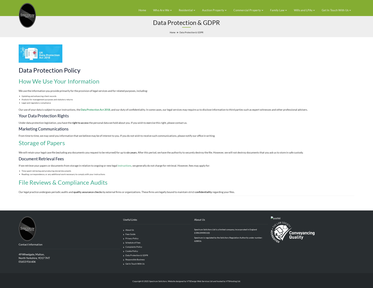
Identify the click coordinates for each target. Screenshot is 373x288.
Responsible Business (135, 259)
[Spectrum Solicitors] (27, 15)
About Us (129, 230)
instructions (124, 165)
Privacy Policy (131, 238)
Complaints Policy (133, 247)
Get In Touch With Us (135, 263)
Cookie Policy (131, 251)
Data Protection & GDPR (136, 255)
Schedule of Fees (132, 242)
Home (172, 32)
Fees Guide (130, 234)
